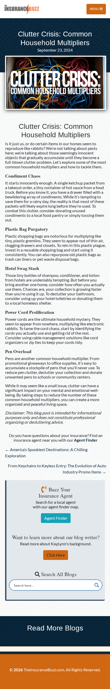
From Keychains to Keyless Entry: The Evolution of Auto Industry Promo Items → (57, 468)
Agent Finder (55, 518)
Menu (95, 9)
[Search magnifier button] (96, 585)
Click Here (56, 554)
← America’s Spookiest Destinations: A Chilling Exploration (46, 452)
